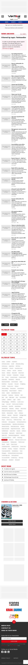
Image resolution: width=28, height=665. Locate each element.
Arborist (11, 368)
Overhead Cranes (5, 417)
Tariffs (14, 437)
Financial (16, 384)
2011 (4, 346)
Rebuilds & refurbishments (18, 424)
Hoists (3, 393)
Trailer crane (23, 446)
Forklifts (4, 386)
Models (3, 413)
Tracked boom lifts (6, 446)
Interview (17, 395)
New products (10, 413)
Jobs (3, 397)
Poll (24, 419)
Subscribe (14, 641)
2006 (11, 349)
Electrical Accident (6, 381)
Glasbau (16, 386)
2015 (4, 343)
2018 (11, 340)
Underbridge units (6, 455)
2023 (4, 337)
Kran (17, 397)
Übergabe (4, 453)
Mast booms (4, 406)
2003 (4, 352)
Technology (19, 437)
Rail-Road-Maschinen (21, 422)
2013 (17, 343)
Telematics (11, 439)
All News (23, 34)
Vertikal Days (14, 457)
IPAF (22, 395)
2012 (24, 343)
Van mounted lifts (5, 457)
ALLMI (12, 363)
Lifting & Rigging (5, 401)
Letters (18, 399)
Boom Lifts (14, 372)
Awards (14, 370)
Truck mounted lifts (6, 451)
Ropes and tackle (5, 428)
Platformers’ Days (17, 419)
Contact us (5, 628)
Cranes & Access (13, 377)
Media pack (12, 524)
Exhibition (4, 384)
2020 (24, 337)
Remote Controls (5, 426)
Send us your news (9, 630)
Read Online (12, 521)
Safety (23, 428)
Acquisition (14, 361)
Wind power (4, 459)
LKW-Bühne (13, 401)
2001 (17, 352)
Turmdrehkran (15, 451)
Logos (3, 404)
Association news (18, 368)
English (11, 19)
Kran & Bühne (23, 397)
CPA (3, 377)
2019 (4, 340)
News (6, 22)
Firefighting (22, 384)
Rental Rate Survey (15, 426)
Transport (15, 448)
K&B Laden (11, 397)
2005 (17, 349)
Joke (6, 397)
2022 (11, 337)
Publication (4, 422)
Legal (14, 399)
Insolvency (10, 395)
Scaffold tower (5, 430)
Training (10, 448)
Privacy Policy (4, 645)
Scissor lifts (12, 430)
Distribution (11, 379)
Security (18, 430)
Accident (8, 361)
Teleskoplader (14, 442)
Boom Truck (21, 372)
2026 (11, 334)
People (3, 419)
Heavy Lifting (5, 390)
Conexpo (22, 375)
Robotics (22, 426)
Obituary (21, 413)
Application (11, 366)
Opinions (9, 415)
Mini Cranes (23, 408)
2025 (17, 334)
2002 (11, 352)
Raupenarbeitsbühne (6, 424)
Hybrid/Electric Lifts (15, 393)
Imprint (16, 658)
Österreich (15, 415)
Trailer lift (4, 448)
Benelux (8, 372)
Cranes (7, 377)
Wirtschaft (17, 459)
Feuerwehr (10, 384)
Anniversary (4, 366)
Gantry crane (10, 386)
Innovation (4, 395)
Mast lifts (11, 406)
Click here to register (7, 48)
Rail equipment (12, 422)
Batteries (20, 370)
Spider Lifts (4, 435)
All (4, 334)
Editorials (18, 379)
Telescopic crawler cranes (20, 439)
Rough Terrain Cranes (15, 428)
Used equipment (15, 455)
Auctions (9, 370)
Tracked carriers (15, 446)
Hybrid (8, 393)
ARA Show (18, 366)
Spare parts (11, 433)
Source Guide (4, 433)
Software (24, 430)
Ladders (3, 399)
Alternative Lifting (20, 363)
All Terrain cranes (5, 363)
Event (21, 381)
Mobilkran (20, 410)
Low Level (8, 404)
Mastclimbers (18, 406)
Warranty (21, 457)
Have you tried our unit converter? (14, 28)
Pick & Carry (9, 419)
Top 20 (3, 444)
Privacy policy (5, 658)
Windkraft (11, 459)
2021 (17, 337)
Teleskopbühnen (5, 442)
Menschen (11, 408)
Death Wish (4, 379)
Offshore (4, 415)
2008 (24, 346)
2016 (24, 340)
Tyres (21, 451)
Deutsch (16, 19)
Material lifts (4, 408)
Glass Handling (5, 388)
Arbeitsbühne (5, 368)
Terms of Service (13, 645)
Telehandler (4, 439)
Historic (20, 390)
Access (3, 361)
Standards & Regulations (14, 435)
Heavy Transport (12, 390)
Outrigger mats (23, 415)
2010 (11, 346)
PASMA (20, 417)
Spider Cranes (19, 433)
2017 (17, 340)
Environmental (15, 381)
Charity (3, 375)
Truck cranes (22, 448)
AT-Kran (3, 370)
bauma (3, 372)
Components (15, 375)
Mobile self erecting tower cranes (9, 410)
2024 (24, 334)
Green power (13, 388)
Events (13, 22)
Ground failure (21, 388)
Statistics (23, 435)
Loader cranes (20, 401)
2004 (24, 349)
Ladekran (9, 399)
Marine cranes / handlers (17, 404)
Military (17, 408)
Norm (16, 413)
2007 (4, 349)
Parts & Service (14, 417)
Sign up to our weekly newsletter (14, 25)
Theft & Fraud (21, 442)
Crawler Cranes (22, 377)
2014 (11, 343)
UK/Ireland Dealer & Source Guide (15, 453)
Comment (9, 375)
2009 (17, 346)
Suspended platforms (6, 437)
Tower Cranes (14, 444)
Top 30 (8, 444)
